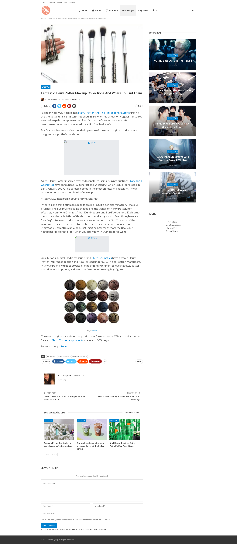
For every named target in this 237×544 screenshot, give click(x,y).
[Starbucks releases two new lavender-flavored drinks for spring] (92, 429)
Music (85, 10)
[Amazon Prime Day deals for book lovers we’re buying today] (59, 429)
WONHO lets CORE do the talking (172, 60)
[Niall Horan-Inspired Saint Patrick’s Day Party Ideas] (124, 429)
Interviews (172, 55)
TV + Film (113, 10)
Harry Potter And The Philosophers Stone (104, 112)
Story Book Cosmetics (79, 356)
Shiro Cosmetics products (68, 340)
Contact (52, 3)
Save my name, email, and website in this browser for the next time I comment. (77, 520)
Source (94, 330)
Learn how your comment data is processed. (90, 529)
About (59, 3)
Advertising (172, 222)
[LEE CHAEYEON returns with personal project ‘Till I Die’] (172, 154)
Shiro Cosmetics (102, 257)
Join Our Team (69, 3)
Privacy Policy (172, 228)
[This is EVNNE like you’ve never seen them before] (172, 120)
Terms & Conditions (173, 225)
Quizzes (144, 10)
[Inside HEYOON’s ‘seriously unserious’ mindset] (172, 187)
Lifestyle (129, 10)
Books (98, 10)
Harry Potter (51, 356)
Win (157, 10)
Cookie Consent (172, 231)
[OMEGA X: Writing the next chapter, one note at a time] (172, 87)
